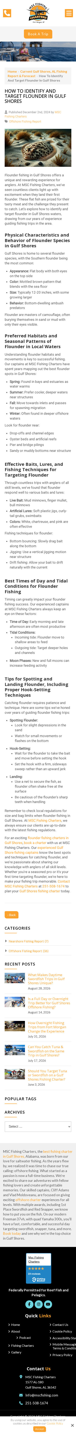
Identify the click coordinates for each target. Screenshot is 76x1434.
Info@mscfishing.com (41, 1395)
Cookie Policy (55, 1423)
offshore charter (28, 1200)
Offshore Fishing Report (25, 121)
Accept (39, 1429)
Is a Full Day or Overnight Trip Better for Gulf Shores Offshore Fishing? (49, 1003)
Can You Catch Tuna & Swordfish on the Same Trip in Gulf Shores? (46, 1051)
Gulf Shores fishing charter (39, 891)
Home (12, 71)
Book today (12, 1233)
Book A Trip (38, 34)
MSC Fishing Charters (44, 820)
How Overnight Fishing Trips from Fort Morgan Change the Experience (47, 1027)
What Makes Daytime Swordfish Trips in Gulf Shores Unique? (46, 979)
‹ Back (11, 915)
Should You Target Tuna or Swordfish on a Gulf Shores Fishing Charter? (47, 1075)
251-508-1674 (53, 886)
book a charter (35, 843)
